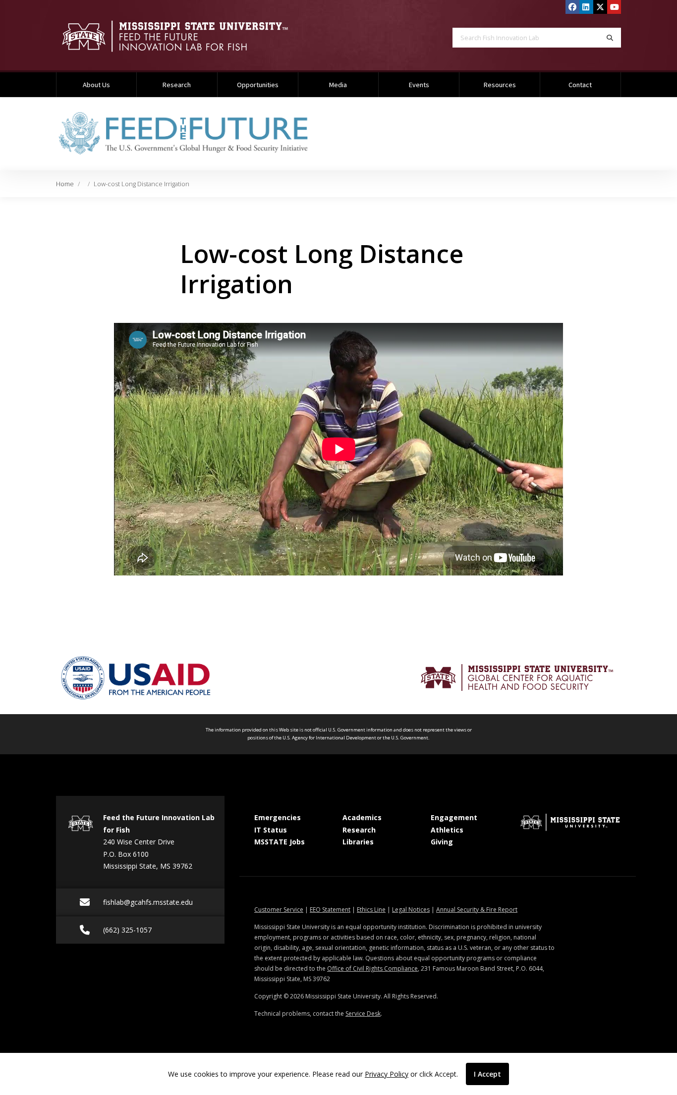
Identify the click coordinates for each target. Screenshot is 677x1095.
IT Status (270, 829)
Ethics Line (371, 909)
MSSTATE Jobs (279, 841)
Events (419, 84)
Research (177, 84)
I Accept (487, 1074)
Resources (500, 84)
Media (338, 84)
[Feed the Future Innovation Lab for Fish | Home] (190, 36)
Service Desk (363, 1013)
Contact (580, 84)
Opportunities (258, 84)
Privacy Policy (386, 1074)
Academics (362, 817)
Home (65, 183)
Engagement (454, 817)
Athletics (447, 829)
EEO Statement (330, 909)
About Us (96, 84)
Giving (442, 841)
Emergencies (277, 817)
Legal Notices (411, 909)
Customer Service (278, 909)
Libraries (358, 841)
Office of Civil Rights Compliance (372, 968)
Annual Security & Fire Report (476, 909)
